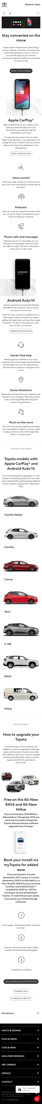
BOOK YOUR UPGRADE (21, 71)
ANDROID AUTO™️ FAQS (21, 331)
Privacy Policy (19, 1094)
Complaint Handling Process (14, 1096)
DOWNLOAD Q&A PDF (21, 998)
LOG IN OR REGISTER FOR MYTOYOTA (21, 981)
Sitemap (11, 1094)
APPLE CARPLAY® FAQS (21, 153)
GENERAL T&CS (21, 991)
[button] (38, 13)
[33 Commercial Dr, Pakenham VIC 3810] (10, 13)
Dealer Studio (14, 1099)
